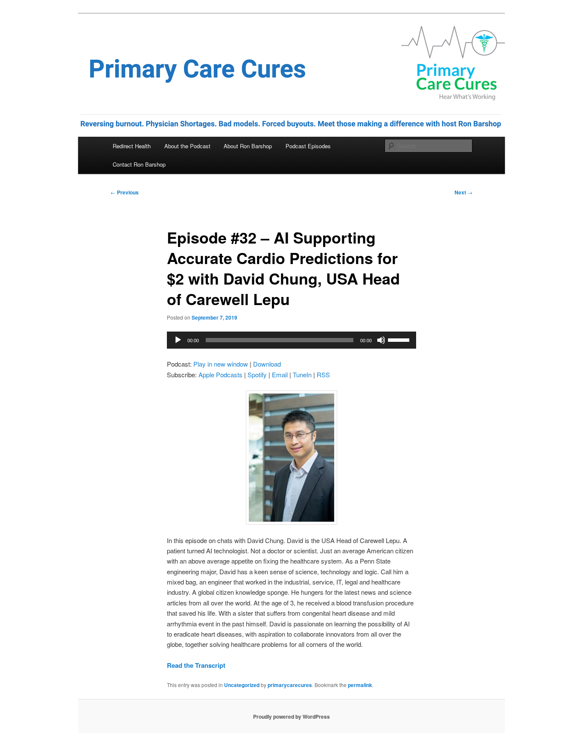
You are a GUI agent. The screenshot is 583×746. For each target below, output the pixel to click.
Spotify (257, 374)
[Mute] (381, 340)
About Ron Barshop (248, 146)
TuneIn (302, 374)
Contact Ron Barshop (139, 164)
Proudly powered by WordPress (291, 716)
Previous (125, 192)
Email (280, 374)
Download (267, 363)
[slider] (400, 339)
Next (463, 192)
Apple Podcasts (220, 374)
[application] (291, 340)
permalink (360, 685)
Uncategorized (241, 685)
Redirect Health (132, 146)
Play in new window (220, 363)
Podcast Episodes (308, 146)
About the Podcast (187, 146)
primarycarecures (290, 685)
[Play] (178, 340)
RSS (323, 374)
